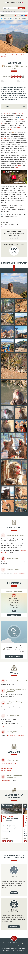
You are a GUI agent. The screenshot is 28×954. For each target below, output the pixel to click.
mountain (3, 138)
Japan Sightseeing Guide (6, 54)
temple (3, 123)
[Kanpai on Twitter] (24, 15)
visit (11, 129)
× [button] (26, 2)
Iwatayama (5, 226)
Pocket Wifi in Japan (19, 573)
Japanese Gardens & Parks (8, 766)
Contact (10, 945)
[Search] (25, 11)
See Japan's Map (14, 615)
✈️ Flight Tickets (14, 18)
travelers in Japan (20, 113)
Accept (14, 610)
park (18, 127)
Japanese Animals (6, 770)
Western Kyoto (23, 54)
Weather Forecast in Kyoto (14, 656)
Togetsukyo (8, 817)
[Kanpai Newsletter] (18, 15)
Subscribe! (21, 8)
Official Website (5, 780)
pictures (20, 165)
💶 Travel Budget (5, 18)
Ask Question (14, 892)
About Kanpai (20, 943)
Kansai (13, 54)
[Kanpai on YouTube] (26, 15)
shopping (21, 119)
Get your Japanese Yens (7, 726)
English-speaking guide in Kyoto (15, 735)
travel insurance (8, 562)
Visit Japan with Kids (6, 768)
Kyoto (17, 54)
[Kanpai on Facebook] (22, 15)
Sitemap (16, 945)
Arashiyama (3, 56)
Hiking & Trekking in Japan (8, 763)
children (16, 167)
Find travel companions (14, 926)
